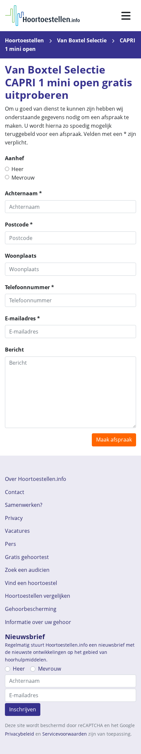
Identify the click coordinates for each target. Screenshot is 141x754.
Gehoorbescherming (30, 609)
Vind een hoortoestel (31, 583)
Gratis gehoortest (27, 557)
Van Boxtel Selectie (82, 40)
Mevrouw (22, 177)
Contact (14, 492)
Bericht (14, 349)
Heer (17, 169)
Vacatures (17, 530)
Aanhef (14, 158)
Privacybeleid (19, 734)
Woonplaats (20, 255)
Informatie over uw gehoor (38, 622)
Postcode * (19, 224)
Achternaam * (23, 193)
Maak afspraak (114, 439)
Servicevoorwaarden (64, 734)
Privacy (14, 518)
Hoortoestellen (24, 40)
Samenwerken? (23, 504)
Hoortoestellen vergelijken (37, 595)
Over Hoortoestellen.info (35, 479)
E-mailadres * (22, 318)
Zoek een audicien (27, 569)
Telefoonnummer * (29, 287)
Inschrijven (22, 709)
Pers (10, 544)
